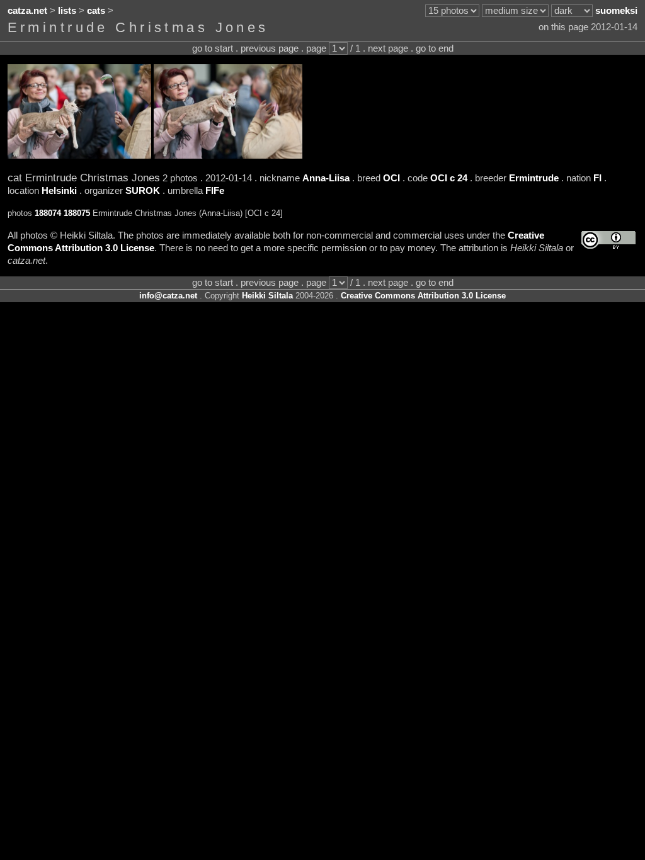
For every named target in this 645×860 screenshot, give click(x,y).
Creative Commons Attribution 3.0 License (423, 295)
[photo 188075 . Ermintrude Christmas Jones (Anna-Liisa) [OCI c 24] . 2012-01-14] (228, 155)
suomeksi (616, 11)
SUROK (142, 191)
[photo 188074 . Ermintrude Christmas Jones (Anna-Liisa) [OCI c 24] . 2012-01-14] (79, 155)
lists (67, 11)
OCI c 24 (448, 178)
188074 (48, 213)
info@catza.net (168, 295)
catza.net (27, 11)
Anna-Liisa (326, 178)
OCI (391, 178)
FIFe (214, 191)
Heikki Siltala (267, 295)
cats (96, 11)
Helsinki (59, 191)
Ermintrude (534, 178)
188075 (77, 213)
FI (597, 178)
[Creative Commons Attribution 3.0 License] (608, 240)
